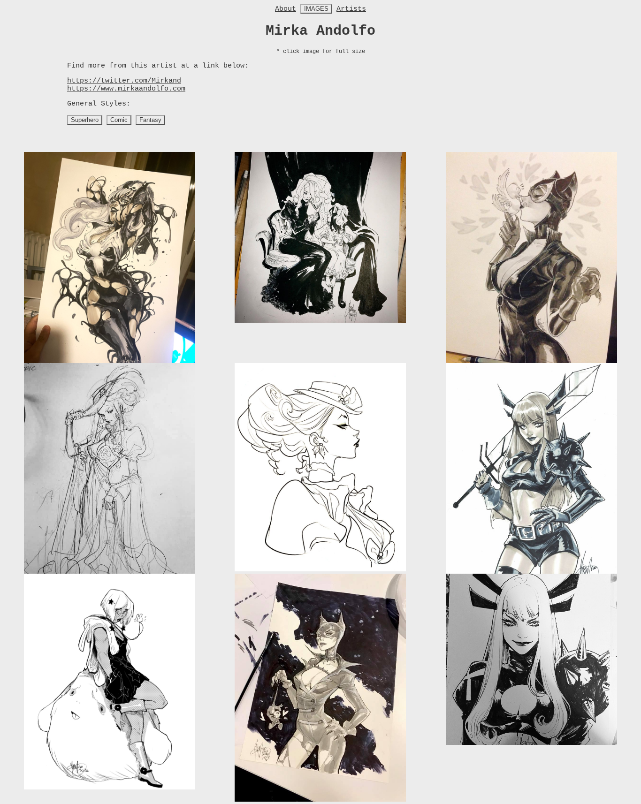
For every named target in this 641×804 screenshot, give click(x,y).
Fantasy (150, 119)
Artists (351, 9)
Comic (119, 119)
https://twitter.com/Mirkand (124, 81)
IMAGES (316, 8)
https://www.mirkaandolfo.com (126, 89)
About (285, 9)
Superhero (85, 119)
